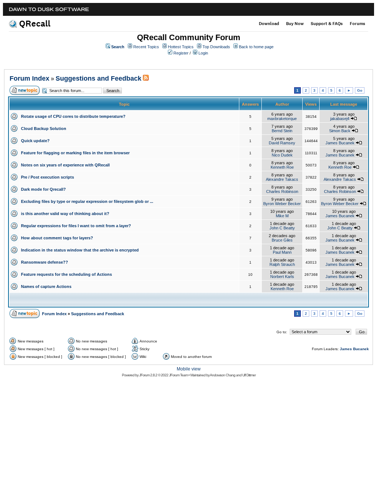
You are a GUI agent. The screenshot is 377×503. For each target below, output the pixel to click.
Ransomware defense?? (44, 262)
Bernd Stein (282, 131)
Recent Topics (146, 47)
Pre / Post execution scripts (47, 177)
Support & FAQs (327, 24)
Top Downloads (216, 47)
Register (180, 53)
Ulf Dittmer (249, 375)
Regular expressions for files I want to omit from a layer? (76, 226)
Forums (357, 24)
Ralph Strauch (282, 264)
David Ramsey (282, 143)
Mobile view (189, 369)
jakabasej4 (339, 118)
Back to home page (256, 47)
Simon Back (339, 131)
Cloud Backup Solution (43, 128)
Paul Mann (282, 252)
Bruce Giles (282, 240)
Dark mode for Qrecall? (43, 189)
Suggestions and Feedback (98, 78)
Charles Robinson (282, 191)
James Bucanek (340, 143)
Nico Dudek (282, 155)
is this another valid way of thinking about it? (65, 213)
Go (359, 90)
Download (269, 24)
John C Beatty (282, 228)
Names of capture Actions (46, 286)
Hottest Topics (181, 47)
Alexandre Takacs (282, 179)
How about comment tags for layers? (57, 238)
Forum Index (29, 78)
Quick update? (35, 140)
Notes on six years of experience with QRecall (65, 165)
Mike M (282, 216)
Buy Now (295, 24)
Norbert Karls (282, 276)
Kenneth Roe (282, 167)
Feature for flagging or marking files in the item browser (75, 153)
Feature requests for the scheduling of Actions (66, 274)
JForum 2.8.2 (148, 375)
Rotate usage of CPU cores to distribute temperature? (73, 116)
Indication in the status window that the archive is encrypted (80, 250)
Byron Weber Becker (282, 203)
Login (203, 53)
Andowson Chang (222, 375)
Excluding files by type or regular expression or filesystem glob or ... (87, 201)
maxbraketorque (282, 118)
